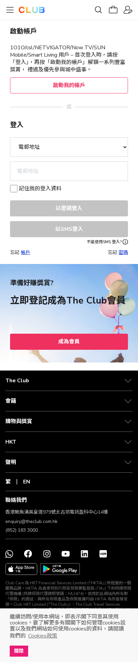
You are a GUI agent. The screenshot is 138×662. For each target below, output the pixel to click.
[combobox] (69, 171)
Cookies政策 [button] (42, 636)
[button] (69, 380)
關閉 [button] (18, 651)
